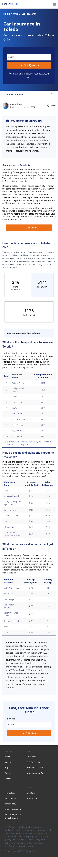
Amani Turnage (17, 104)
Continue (31, 227)
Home (6, 13)
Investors (31, 793)
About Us (8, 762)
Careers (8, 778)
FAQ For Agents (33, 762)
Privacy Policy (10, 803)
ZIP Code (12, 52)
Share (53, 106)
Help (6, 767)
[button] (29, 95)
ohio (15, 13)
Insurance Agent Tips (35, 773)
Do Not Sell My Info (13, 809)
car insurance (29, 13)
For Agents (31, 756)
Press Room (32, 798)
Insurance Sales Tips (35, 767)
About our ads (10, 798)
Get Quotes (31, 65)
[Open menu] (54, 4)
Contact (8, 773)
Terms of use (10, 793)
